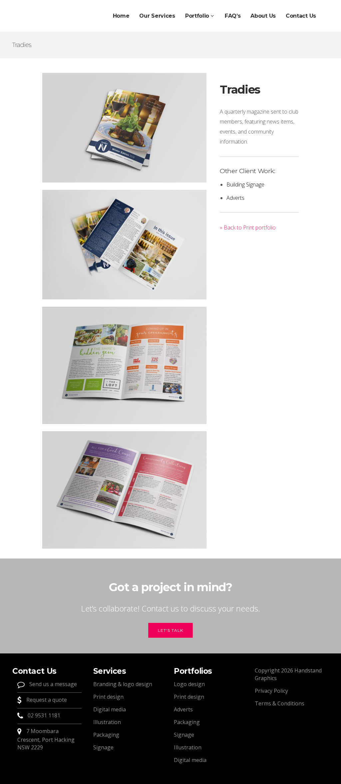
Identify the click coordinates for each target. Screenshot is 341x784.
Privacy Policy (271, 690)
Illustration (107, 722)
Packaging (106, 734)
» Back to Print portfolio (248, 227)
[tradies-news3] (124, 490)
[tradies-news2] (124, 244)
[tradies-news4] (124, 365)
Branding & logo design (122, 684)
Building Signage (245, 184)
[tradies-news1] (124, 128)
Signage (103, 747)
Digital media (109, 709)
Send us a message (52, 684)
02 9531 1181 (44, 715)
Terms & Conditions (279, 703)
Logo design (189, 684)
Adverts (235, 197)
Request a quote (46, 700)
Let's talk (170, 630)
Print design (108, 696)
